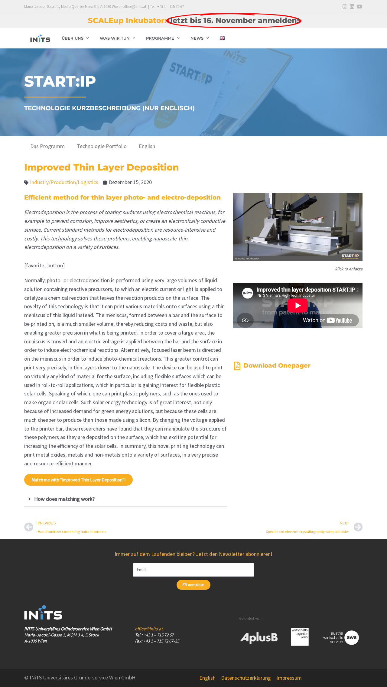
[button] (125, 499)
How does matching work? (64, 498)
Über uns (72, 38)
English (147, 146)
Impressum (289, 678)
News (196, 38)
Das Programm (47, 146)
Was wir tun (115, 38)
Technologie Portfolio (102, 146)
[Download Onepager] (237, 366)
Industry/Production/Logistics (64, 182)
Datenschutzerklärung (246, 678)
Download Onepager (277, 365)
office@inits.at (149, 629)
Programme (160, 38)
